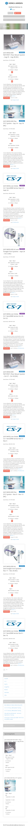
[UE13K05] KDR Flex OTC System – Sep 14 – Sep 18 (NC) (13, 123)
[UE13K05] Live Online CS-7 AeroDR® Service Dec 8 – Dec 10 (13, 633)
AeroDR (6, 678)
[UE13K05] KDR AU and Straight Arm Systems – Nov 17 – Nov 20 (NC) (12, 568)
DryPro (6, 684)
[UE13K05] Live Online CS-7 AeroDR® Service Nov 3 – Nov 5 (13, 438)
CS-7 (5, 681)
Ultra (5, 695)
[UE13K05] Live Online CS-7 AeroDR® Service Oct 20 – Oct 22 (13, 316)
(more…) (14, 95)
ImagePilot (6, 687)
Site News (6, 692)
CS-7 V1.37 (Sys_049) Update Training (12, 707)
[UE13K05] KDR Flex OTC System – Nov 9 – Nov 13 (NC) (13, 494)
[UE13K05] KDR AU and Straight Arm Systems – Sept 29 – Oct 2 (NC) (14, 251)
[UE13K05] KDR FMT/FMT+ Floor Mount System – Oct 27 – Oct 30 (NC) (14, 374)
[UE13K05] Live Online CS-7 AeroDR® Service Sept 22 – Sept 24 (14, 188)
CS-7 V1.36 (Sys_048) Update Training (12, 710)
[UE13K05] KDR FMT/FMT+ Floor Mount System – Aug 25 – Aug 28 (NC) (14, 55)
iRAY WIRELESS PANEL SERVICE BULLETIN (13, 705)
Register (18, 13)
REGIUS (6, 689)
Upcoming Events (9, 734)
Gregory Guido (15, 100)
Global (13, 9)
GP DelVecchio (15, 222)
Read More (6, 97)
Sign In (11, 13)
